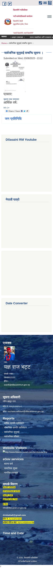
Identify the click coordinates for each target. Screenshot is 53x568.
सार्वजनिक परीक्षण (11, 436)
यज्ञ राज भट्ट (17, 367)
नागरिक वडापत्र (11, 472)
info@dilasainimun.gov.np (14, 508)
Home (4, 43)
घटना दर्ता (8, 463)
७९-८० (6, 107)
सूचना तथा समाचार (11, 99)
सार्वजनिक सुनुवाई (11, 432)
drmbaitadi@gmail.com (14, 515)
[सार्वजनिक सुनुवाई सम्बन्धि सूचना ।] (15, 76)
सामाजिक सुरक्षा (10, 468)
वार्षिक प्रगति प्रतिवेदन (14, 423)
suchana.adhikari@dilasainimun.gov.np (26, 411)
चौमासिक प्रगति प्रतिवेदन (15, 427)
